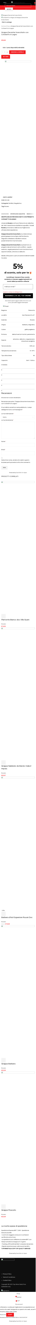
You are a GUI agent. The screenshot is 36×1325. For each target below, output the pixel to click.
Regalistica (17, 203)
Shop (8, 26)
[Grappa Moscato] (18, 1138)
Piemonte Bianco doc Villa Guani (15, 620)
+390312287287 (23, 1317)
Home (3, 26)
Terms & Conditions (9, 1277)
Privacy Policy (7, 1274)
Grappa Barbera (8, 1064)
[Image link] (7, 1265)
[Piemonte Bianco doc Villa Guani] (18, 547)
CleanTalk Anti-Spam (21, 1253)
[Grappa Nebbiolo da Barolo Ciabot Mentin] (18, 693)
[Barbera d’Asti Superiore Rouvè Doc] (18, 843)
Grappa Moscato (8, 1210)
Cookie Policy (7, 1280)
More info (3, 1314)
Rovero (6, 206)
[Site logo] (18, 2)
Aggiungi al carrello (17, 52)
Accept (10, 1314)
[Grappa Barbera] (18, 991)
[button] (3, 616)
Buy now (5, 56)
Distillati (11, 203)
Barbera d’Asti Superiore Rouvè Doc (16, 917)
